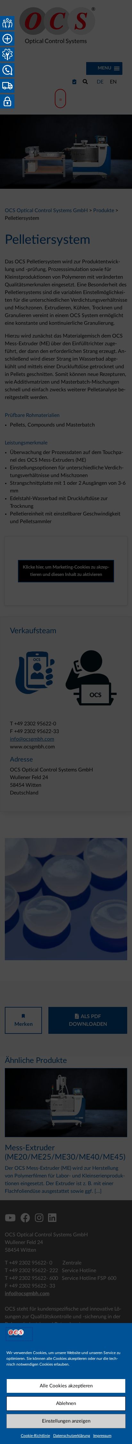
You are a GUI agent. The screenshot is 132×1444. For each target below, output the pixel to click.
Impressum (102, 1436)
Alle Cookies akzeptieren (66, 1386)
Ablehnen (66, 1403)
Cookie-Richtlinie (35, 1436)
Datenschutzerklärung (71, 1436)
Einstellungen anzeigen (66, 1421)
